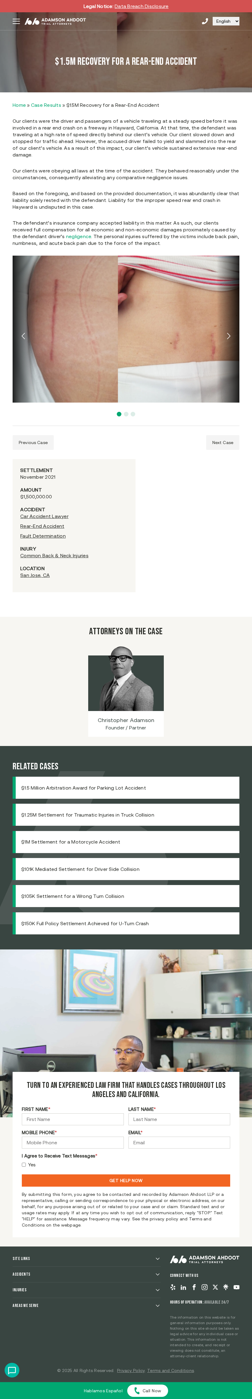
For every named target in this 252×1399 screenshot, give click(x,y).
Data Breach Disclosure (142, 6)
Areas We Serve (25, 1305)
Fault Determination (43, 536)
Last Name (142, 1109)
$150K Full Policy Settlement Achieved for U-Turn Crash (85, 923)
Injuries (19, 1290)
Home (19, 105)
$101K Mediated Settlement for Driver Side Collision (80, 869)
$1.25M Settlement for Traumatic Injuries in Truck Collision (87, 814)
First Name (36, 1109)
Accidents (21, 1274)
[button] (119, 414)
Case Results (46, 105)
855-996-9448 (205, 21)
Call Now (152, 1390)
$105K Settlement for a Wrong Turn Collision (72, 896)
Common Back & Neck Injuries (54, 555)
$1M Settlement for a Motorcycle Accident (70, 841)
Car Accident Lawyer (44, 516)
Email (135, 1132)
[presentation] (24, 336)
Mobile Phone (39, 1132)
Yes (32, 1164)
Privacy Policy (131, 1370)
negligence (78, 236)
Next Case (222, 442)
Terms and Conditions (170, 1370)
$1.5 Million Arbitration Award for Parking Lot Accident (83, 787)
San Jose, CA (35, 575)
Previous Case (33, 442)
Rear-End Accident (42, 526)
